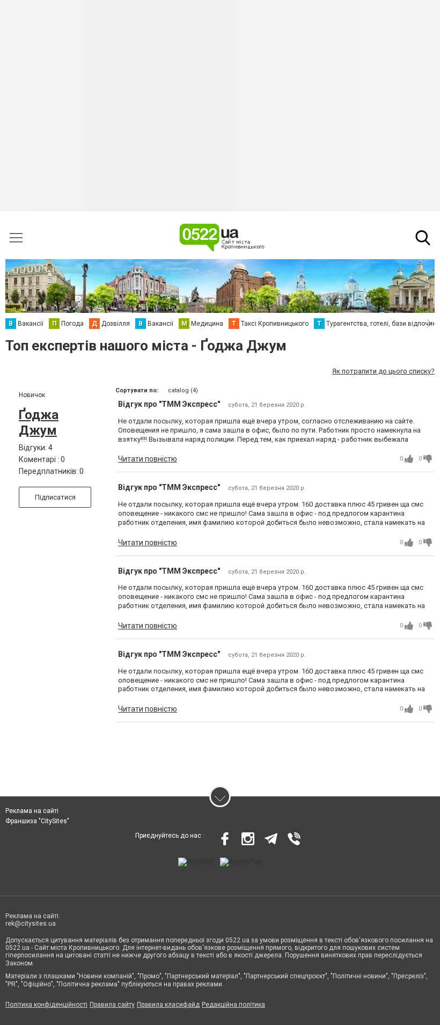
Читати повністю (147, 459)
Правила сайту (112, 1004)
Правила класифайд (168, 1004)
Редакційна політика (233, 1004)
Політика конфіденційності (46, 1004)
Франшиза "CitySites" (37, 821)
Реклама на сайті (31, 811)
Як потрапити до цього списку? (383, 371)
